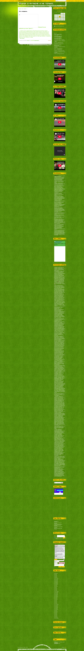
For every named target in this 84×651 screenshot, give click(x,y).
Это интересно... (23, 11)
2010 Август (55, 590)
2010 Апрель (56, 586)
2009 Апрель (56, 573)
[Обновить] (63, 559)
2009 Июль (55, 576)
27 (58, 19)
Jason (28, 40)
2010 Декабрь (56, 594)
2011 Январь (56, 595)
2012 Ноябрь (56, 617)
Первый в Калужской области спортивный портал (58, 524)
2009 (56, 643)
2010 (22, 8)
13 (58, 16)
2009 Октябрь (56, 579)
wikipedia (59, 643)
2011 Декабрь (56, 607)
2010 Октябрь (56, 592)
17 (64, 16)
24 (64, 18)
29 (61, 19)
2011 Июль (55, 602)
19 (56, 18)
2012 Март (55, 610)
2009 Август (55, 577)
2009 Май (55, 574)
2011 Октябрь (56, 605)
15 (61, 16)
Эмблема (55, 527)
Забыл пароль (58, 538)
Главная (20, 8)
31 (64, 19)
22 (61, 18)
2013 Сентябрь (56, 618)
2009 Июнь (55, 575)
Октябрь (25, 8)
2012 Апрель (56, 611)
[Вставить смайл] (64, 559)
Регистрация (62, 538)
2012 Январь (56, 608)
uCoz (65, 647)
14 (59, 16)
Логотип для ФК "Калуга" (57, 526)
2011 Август (55, 603)
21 (59, 18)
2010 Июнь (55, 588)
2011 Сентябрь (56, 604)
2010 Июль (55, 589)
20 (58, 18)
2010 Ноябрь (56, 593)
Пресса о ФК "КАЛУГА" (57, 528)
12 (56, 16)
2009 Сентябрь (56, 578)
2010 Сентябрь (56, 591)
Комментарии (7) (36, 40)
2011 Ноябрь (56, 606)
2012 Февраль (56, 609)
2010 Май (55, 587)
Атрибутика (55, 521)
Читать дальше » (22, 38)
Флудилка (55, 523)
